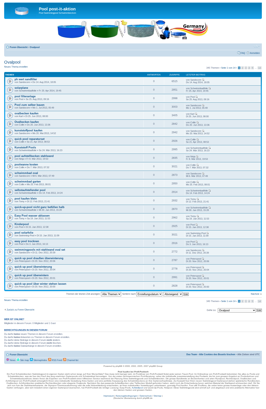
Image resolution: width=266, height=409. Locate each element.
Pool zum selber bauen (29, 104)
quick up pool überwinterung (33, 266)
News (12, 360)
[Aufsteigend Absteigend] (176, 294)
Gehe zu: (211, 310)
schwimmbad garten (28, 181)
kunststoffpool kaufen (28, 130)
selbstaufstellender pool (30, 190)
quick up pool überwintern (32, 275)
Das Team (191, 354)
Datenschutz (146, 396)
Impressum (108, 396)
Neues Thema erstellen (16, 66)
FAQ (243, 53)
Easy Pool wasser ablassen (32, 215)
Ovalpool (35, 47)
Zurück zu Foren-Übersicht (20, 309)
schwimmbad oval (26, 173)
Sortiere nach (129, 294)
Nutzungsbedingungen (127, 396)
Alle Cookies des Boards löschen (217, 354)
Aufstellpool (137, 388)
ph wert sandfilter (26, 79)
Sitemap (157, 396)
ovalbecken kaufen (26, 113)
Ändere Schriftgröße (257, 46)
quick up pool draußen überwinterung (39, 258)
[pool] (133, 38)
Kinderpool (22, 224)
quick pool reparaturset (29, 138)
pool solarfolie (24, 232)
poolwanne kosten (26, 164)
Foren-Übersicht (19, 47)
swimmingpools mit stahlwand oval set (40, 249)
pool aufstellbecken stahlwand (34, 156)
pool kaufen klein (26, 198)
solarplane (21, 87)
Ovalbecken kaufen (27, 121)
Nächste (255, 294)
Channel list (72, 360)
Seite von (228, 68)
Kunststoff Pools (25, 147)
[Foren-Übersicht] (22, 10)
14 (259, 68)
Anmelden (255, 53)
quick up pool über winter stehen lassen (40, 283)
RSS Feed (56, 360)
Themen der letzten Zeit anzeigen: (83, 294)
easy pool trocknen (27, 241)
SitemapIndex (40, 360)
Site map (24, 360)
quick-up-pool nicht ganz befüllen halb (39, 207)
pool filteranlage (25, 96)
